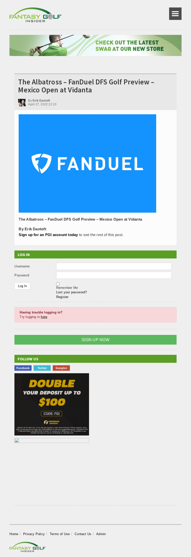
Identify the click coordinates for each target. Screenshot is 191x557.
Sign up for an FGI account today (48, 235)
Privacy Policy (34, 534)
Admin (101, 534)
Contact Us (83, 534)
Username (22, 266)
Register (62, 297)
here (44, 317)
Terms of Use (60, 534)
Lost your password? (71, 292)
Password (21, 275)
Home (13, 534)
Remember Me (67, 288)
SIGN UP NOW (95, 340)
